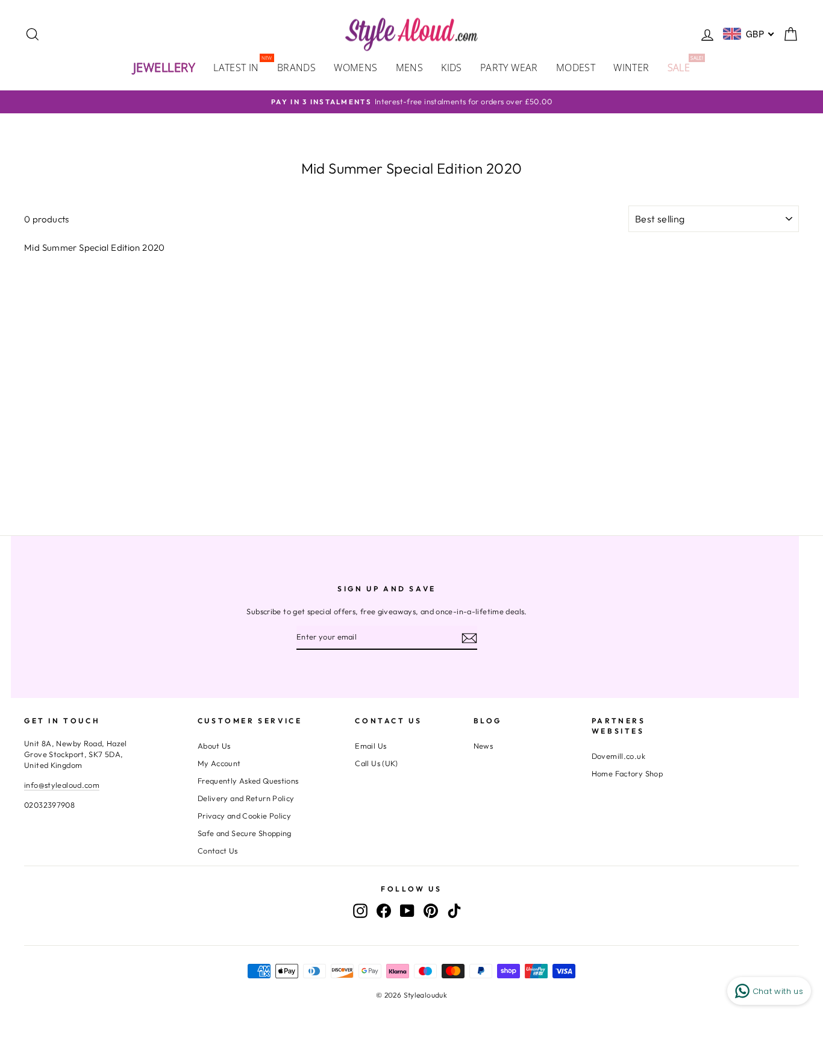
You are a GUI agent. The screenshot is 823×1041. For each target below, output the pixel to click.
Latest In (240, 66)
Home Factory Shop (627, 773)
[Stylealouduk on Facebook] (384, 911)
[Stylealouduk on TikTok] (454, 911)
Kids (451, 67)
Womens (355, 67)
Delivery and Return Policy (246, 798)
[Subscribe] (469, 638)
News (483, 745)
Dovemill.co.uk (618, 756)
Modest (575, 67)
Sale (683, 66)
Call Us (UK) (376, 763)
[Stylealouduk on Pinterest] (431, 911)
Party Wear (509, 67)
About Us (214, 745)
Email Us (370, 745)
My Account (219, 763)
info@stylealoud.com (61, 785)
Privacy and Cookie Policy (244, 815)
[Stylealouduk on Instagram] (360, 911)
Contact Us (218, 850)
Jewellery (164, 67)
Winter (631, 67)
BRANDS (296, 67)
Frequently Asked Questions (248, 780)
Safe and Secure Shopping (245, 833)
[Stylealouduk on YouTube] (407, 911)
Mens (410, 67)
